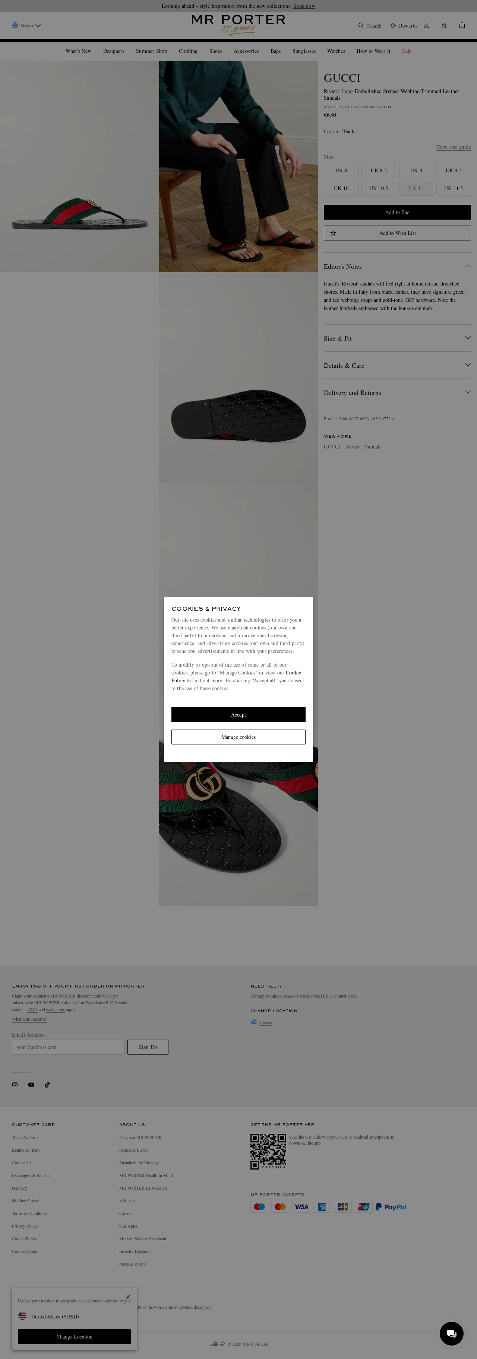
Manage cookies (238, 736)
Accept (238, 714)
